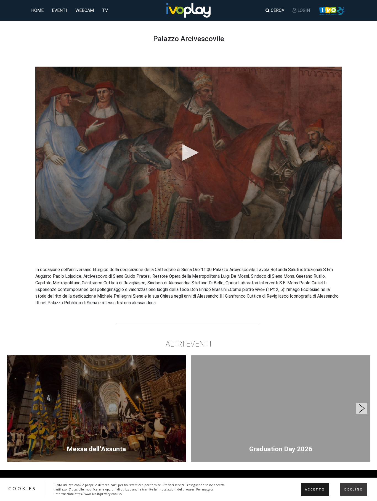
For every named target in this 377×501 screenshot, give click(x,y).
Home (37, 10)
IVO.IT (332, 10)
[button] (188, 152)
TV (105, 10)
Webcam (84, 10)
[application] (188, 153)
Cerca (277, 10)
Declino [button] (353, 489)
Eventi (59, 10)
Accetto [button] (315, 489)
